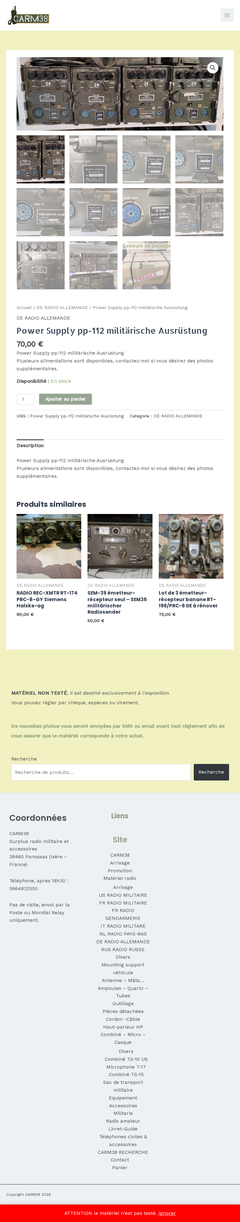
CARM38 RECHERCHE (123, 1152)
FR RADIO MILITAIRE (123, 903)
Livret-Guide (123, 1129)
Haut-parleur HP (123, 1027)
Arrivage (120, 863)
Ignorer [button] (167, 1213)
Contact (120, 1160)
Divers (123, 957)
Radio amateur (123, 1121)
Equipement (123, 1098)
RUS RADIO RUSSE (123, 949)
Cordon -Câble (123, 1019)
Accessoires (123, 1106)
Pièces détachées (123, 1011)
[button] (212, 67)
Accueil (24, 307)
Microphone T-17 (126, 1067)
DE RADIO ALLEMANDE (62, 307)
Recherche (24, 759)
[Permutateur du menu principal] (227, 15)
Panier (120, 1167)
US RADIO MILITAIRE (123, 895)
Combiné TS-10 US (126, 1059)
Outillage (123, 1003)
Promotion (120, 871)
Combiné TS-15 (126, 1074)
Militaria (123, 1113)
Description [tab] (30, 445)
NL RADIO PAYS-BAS (123, 934)
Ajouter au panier (65, 399)
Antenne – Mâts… (123, 980)
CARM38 (120, 855)
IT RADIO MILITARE (123, 926)
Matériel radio (119, 878)
